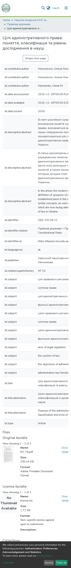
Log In (56, 8)
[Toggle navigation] (66, 8)
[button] (48, 8)
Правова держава (18, 24)
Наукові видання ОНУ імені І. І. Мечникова (31, 20)
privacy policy (44, 555)
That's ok (61, 562)
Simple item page (35, 58)
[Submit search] (43, 8)
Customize (8, 562)
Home (6, 20)
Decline (49, 562)
